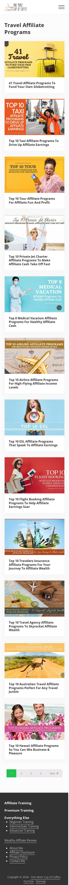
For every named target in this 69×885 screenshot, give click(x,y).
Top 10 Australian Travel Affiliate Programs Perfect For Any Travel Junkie (34, 688)
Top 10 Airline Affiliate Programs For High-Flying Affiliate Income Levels (33, 383)
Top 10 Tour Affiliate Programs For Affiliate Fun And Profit (32, 200)
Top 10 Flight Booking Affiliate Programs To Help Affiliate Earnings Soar (32, 503)
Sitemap (41, 881)
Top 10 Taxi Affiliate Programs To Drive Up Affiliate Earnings (34, 143)
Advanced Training (22, 830)
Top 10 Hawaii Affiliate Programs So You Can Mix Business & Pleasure (34, 749)
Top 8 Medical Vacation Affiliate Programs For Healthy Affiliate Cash (33, 322)
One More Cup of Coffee (45, 877)
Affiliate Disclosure (22, 852)
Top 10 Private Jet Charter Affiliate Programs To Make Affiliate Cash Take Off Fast (29, 260)
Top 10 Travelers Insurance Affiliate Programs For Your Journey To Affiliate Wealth (29, 564)
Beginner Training (21, 822)
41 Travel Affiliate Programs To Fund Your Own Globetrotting (32, 85)
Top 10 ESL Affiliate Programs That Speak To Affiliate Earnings (33, 443)
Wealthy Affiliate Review (20, 840)
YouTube (28, 881)
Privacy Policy (19, 856)
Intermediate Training (24, 826)
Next (52, 773)
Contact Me (17, 861)
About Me (16, 848)
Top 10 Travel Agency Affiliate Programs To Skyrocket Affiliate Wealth (33, 626)
